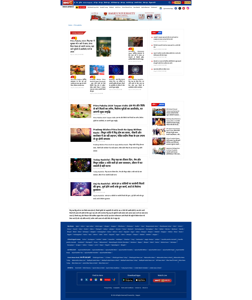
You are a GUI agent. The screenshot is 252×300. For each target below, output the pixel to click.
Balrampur (173, 242)
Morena (167, 229)
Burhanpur (86, 232)
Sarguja (90, 245)
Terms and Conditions (127, 288)
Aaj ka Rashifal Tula (77, 253)
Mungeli (123, 245)
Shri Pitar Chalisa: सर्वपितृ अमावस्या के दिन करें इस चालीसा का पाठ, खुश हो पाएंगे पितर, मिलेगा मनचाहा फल (78, 82)
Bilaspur (146, 242)
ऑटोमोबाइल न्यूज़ (115, 2)
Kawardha (111, 239)
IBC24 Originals (87, 2)
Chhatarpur (129, 226)
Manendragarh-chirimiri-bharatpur (119, 242)
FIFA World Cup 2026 (93, 7)
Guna (142, 226)
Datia (80, 229)
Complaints (116, 288)
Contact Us (138, 288)
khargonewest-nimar (152, 226)
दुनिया (80, 2)
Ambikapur (119, 239)
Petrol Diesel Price (127, 7)
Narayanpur (70, 245)
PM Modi (111, 7)
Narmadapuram (139, 229)
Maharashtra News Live (78, 260)
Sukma (84, 245)
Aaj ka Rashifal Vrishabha (126, 250)
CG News (107, 257)
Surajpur (78, 245)
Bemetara (133, 242)
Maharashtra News (149, 257)
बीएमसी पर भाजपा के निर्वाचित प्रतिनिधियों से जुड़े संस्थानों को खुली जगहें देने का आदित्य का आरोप (167, 63)
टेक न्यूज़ (101, 2)
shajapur (154, 234)
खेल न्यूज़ (123, 2)
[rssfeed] (101, 280)
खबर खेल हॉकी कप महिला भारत (162, 70)
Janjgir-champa (149, 239)
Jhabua (105, 229)
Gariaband (81, 242)
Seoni (120, 232)
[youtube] (183, 8)
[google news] (160, 8)
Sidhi (100, 234)
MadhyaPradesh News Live (146, 260)
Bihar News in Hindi (171, 260)
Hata (90, 234)
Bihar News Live (76, 263)
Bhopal (69, 232)
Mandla (181, 229)
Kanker (105, 239)
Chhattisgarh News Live (135, 257)
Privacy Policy (108, 288)
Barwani (118, 229)
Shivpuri (150, 232)
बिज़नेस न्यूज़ (107, 2)
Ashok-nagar (98, 226)
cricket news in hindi (155, 268)
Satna (137, 232)
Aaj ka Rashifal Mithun (140, 250)
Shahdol (156, 232)
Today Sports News (126, 268)
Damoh (75, 229)
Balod (151, 242)
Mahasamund (103, 242)
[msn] (114, 280)
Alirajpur (106, 226)
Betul (79, 232)
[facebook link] (176, 8)
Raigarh (107, 245)
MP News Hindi (160, 260)
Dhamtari (127, 239)
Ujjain (77, 226)
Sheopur (143, 232)
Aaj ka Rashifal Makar (105, 253)
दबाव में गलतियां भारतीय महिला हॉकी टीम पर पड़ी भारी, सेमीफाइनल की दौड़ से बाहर (167, 55)
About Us (145, 288)
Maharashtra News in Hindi (164, 257)
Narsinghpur (149, 229)
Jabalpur (111, 229)
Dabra (92, 229)
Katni (174, 226)
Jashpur (157, 239)
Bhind (74, 232)
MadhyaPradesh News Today (129, 260)
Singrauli (126, 232)
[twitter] (86, 280)
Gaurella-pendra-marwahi (168, 239)
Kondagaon (91, 239)
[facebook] (82, 280)
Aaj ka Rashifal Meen (98, 250)
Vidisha (170, 232)
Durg (132, 239)
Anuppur (113, 226)
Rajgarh (69, 234)
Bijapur (140, 242)
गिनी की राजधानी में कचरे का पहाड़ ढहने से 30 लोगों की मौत (167, 47)
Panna (124, 229)
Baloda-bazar (165, 242)
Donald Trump (104, 7)
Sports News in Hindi (98, 268)
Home (70, 25)
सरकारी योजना (138, 2)
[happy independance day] (126, 20)
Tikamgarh (98, 229)
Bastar (157, 242)
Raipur (101, 245)
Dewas (69, 229)
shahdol (142, 234)
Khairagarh (89, 242)
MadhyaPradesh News (93, 260)
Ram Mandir (136, 7)
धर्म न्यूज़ (96, 2)
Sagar (132, 232)
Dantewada (139, 239)
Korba (84, 239)
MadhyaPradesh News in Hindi (110, 260)
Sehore (115, 232)
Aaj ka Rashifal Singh (168, 250)
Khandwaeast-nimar (165, 226)
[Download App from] (127, 281)
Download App (169, 9)
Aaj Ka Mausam (145, 7)
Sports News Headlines (112, 268)
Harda (109, 232)
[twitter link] (180, 8)
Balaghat (93, 232)
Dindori (86, 229)
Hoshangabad (101, 232)
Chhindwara (121, 226)
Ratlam (161, 229)
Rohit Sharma (87, 268)
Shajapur (163, 232)
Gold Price (118, 7)
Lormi (96, 245)
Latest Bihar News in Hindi (90, 263)
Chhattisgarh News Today (119, 257)
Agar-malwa (89, 226)
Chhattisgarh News (98, 257)
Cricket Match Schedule (141, 268)
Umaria (180, 226)
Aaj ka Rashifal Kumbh (84, 250)
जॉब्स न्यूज (145, 2)
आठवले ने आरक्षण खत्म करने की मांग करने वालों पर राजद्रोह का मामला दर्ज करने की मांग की (166, 39)
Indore (82, 226)
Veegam (137, 295)
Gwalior (137, 226)
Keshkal (98, 239)
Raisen (181, 232)
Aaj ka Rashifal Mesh (111, 250)
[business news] (135, 46)
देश (77, 2)
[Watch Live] (162, 282)
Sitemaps (107, 280)
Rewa (175, 232)
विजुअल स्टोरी (152, 2)
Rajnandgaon (115, 245)
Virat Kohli (78, 268)
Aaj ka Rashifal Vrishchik (91, 253)
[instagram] (187, 8)
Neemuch (130, 229)
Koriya (96, 242)
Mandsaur (174, 229)
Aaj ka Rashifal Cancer (155, 250)
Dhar (156, 229)
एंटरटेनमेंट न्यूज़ (129, 2)
